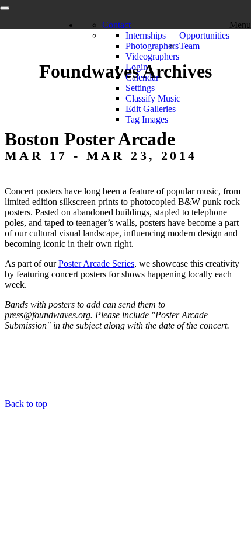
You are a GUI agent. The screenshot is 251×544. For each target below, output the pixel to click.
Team (189, 46)
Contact (116, 25)
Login (137, 67)
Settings (140, 88)
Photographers (152, 46)
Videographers (152, 56)
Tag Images (147, 119)
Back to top (26, 404)
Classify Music (153, 98)
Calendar (142, 77)
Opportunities (204, 35)
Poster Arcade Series (96, 263)
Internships (146, 35)
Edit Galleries (151, 109)
